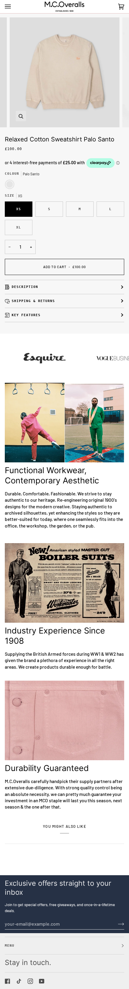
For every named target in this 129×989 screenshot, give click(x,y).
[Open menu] (14, 6)
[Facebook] (7, 981)
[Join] (116, 924)
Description (25, 287)
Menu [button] (9, 945)
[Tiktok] (19, 981)
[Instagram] (30, 981)
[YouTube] (41, 981)
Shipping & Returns (33, 301)
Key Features (26, 315)
